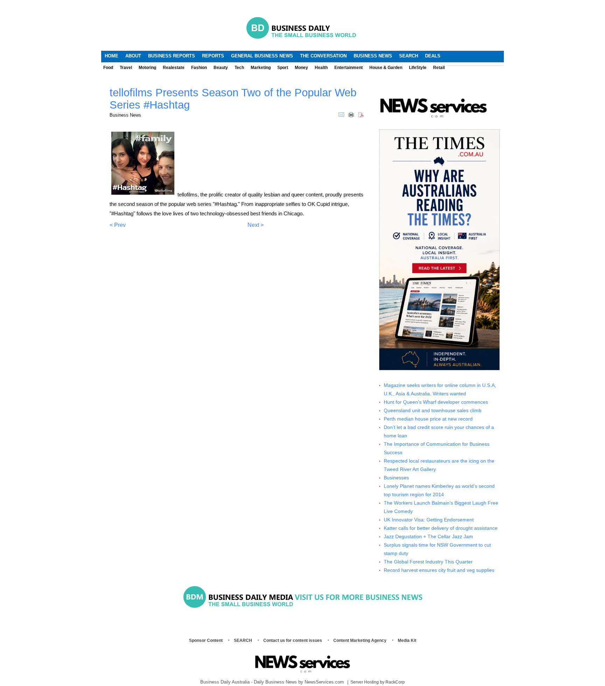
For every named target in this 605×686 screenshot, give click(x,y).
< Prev (118, 225)
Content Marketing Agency (360, 640)
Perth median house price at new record (428, 419)
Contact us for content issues (292, 640)
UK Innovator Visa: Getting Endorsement (429, 519)
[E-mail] (341, 114)
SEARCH (243, 640)
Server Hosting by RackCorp (377, 682)
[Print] (351, 114)
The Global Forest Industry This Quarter (428, 561)
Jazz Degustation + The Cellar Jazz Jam (428, 536)
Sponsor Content (206, 640)
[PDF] (361, 114)
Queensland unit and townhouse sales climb (432, 410)
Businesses (396, 477)
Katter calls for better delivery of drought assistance (441, 528)
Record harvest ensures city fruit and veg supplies (439, 570)
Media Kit (407, 640)
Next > (256, 225)
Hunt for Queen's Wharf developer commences (436, 402)
